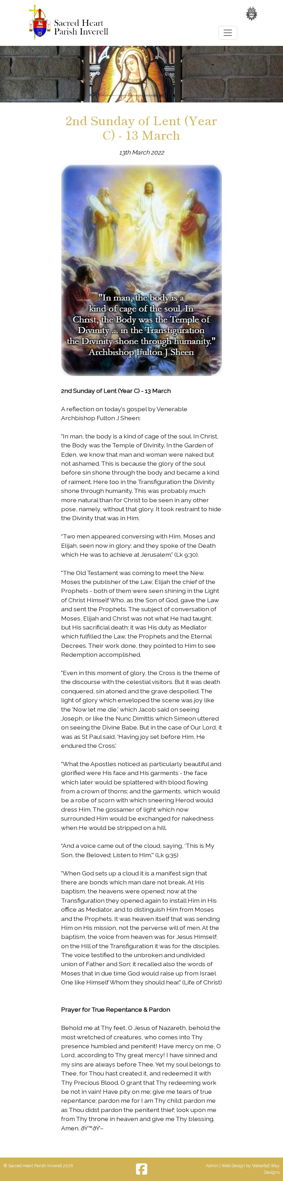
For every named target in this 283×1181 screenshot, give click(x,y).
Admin (212, 1165)
